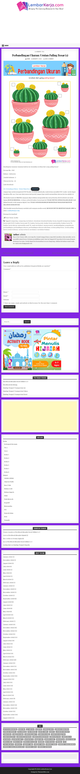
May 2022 (6, 650)
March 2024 (7, 579)
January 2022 (7, 663)
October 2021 (7, 673)
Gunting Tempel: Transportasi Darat (15, 394)
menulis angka (8, 742)
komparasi (66, 221)
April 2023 (6, 615)
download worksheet (10, 732)
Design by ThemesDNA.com (40, 772)
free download (22, 732)
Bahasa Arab (8, 489)
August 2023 (7, 602)
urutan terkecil (24, 229)
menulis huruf (18, 742)
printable (59, 742)
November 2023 (8, 592)
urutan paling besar (57, 227)
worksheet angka (39, 744)
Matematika (8, 506)
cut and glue (30, 729)
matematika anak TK (24, 225)
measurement (48, 225)
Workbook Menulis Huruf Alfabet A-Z (15, 381)
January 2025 (7, 557)
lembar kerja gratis (36, 223)
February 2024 (8, 582)
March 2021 (7, 695)
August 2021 (7, 679)
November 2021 (8, 669)
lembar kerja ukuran (10, 225)
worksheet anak (27, 744)
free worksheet (32, 732)
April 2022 (6, 653)
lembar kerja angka (44, 734)
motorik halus (50, 742)
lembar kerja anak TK (22, 223)
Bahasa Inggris (9, 492)
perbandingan (8, 227)
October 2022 (7, 634)
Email (5, 296)
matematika (7, 739)
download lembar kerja (48, 221)
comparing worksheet (25, 221)
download (37, 221)
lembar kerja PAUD (55, 737)
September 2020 (9, 714)
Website (6, 299)
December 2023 (8, 589)
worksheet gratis (31, 747)
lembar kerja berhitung (58, 734)
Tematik (7, 520)
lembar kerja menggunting (40, 737)
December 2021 (8, 666)
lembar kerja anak (18, 734)
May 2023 (6, 611)
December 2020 (8, 705)
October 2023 (7, 595)
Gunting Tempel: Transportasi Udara (15, 391)
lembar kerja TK (66, 223)
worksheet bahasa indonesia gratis (14, 747)
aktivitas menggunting (10, 729)
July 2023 (6, 605)
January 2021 (7, 702)
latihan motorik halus (62, 732)
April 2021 (6, 692)
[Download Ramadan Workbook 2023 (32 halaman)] (17, 369)
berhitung (22, 729)
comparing (14, 221)
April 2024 (6, 576)
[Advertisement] (40, 27)
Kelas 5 (6, 468)
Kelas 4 (6, 465)
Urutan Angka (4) (18, 538)
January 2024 (7, 586)
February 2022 (8, 660)
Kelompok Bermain (10, 444)
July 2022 (6, 644)
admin (28, 59)
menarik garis (39, 739)
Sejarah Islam (8, 513)
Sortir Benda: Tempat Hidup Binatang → (65, 253)
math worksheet (37, 225)
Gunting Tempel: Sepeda (21, 545)
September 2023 (8, 599)
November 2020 (8, 708)
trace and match (8, 744)
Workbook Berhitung (10, 385)
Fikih (6, 496)
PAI (5, 509)
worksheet (33, 229)
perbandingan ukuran (20, 227)
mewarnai (41, 742)
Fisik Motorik (8, 499)
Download (35, 188)
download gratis (48, 729)
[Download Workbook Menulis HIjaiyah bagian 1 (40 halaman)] (46, 369)
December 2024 (8, 560)
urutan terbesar (12, 229)
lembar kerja (7, 734)
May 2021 (6, 689)
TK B (5, 451)
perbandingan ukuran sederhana (39, 227)
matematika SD (29, 739)
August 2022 (7, 640)
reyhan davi (7, 545)
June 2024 (6, 570)
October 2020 (7, 711)
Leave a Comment (49, 59)
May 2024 (6, 573)
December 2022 (8, 627)
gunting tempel (43, 732)
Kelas (5, 441)
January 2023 (7, 624)
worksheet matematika (44, 747)
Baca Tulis (7, 485)
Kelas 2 (6, 458)
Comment (7, 269)
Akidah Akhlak (9, 478)
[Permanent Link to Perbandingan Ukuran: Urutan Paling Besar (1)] (40, 113)
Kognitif (39, 51)
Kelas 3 (6, 461)
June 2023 (6, 608)
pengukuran (69, 225)
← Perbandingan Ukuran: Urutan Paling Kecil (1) (17, 253)
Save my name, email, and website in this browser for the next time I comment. (31, 303)
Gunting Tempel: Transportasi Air (14, 388)
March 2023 (7, 618)
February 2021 (8, 698)
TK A (43, 51)
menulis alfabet (70, 739)
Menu (7, 45)
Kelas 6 (6, 472)
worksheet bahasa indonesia (67, 744)
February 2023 (8, 621)
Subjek (5, 475)
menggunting (60, 739)
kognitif (59, 221)
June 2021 (6, 685)
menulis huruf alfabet (30, 742)
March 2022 (7, 657)
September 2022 (8, 637)
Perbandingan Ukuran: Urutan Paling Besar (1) (40, 55)
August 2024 (7, 563)
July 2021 (6, 682)
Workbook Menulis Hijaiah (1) (18, 535)
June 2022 (6, 647)
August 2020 (7, 718)
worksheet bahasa (43, 229)
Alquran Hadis (9, 482)
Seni (5, 516)
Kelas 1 (6, 454)
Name (5, 292)
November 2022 (8, 631)
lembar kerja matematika (52, 223)
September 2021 (8, 676)
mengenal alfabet (50, 739)
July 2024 (6, 566)
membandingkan (59, 225)
